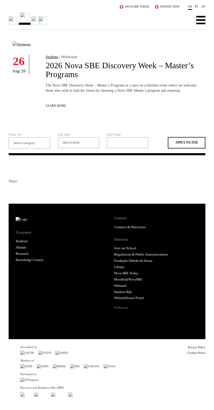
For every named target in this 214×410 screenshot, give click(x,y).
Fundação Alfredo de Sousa (133, 261)
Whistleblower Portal (129, 298)
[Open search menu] (184, 20)
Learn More (56, 106)
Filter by (15, 134)
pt (196, 6)
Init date (64, 134)
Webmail (120, 286)
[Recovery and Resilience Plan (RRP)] (40, 394)
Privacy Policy (196, 347)
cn (203, 6)
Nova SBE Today (137, 6)
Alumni (21, 247)
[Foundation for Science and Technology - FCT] (25, 394)
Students (52, 57)
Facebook (13, 191)
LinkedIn (31, 191)
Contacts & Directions (129, 227)
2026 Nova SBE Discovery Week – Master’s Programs (120, 70)
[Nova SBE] (87, 19)
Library (119, 267)
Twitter (22, 191)
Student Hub (123, 292)
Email (41, 191)
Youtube (158, 317)
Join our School (125, 248)
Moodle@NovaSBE (128, 279)
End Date (114, 134)
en (190, 6)
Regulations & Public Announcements (141, 254)
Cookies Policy (196, 352)
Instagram (138, 317)
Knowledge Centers (29, 260)
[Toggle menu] (200, 20)
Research (22, 254)
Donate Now (170, 6)
